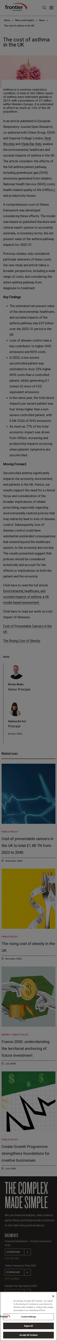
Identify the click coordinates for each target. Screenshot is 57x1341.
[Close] (53, 1296)
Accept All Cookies (28, 1335)
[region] (28, 1316)
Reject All (28, 1326)
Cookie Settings (28, 1316)
